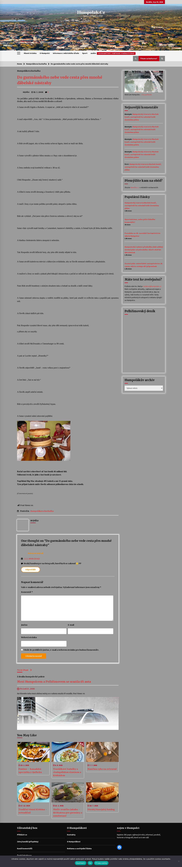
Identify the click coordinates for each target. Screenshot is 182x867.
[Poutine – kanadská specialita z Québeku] (33, 752)
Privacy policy (101, 863)
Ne (90, 863)
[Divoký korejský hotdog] (102, 792)
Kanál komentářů (24, 848)
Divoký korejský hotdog (101, 809)
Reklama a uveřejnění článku (79, 848)
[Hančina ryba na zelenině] (102, 752)
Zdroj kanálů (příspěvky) (27, 841)
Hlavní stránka (30, 53)
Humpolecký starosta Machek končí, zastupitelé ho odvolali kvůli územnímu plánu (142, 117)
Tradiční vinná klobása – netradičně (33, 811)
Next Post (22, 670)
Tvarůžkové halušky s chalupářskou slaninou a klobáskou (67, 772)
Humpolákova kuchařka (28, 71)
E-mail (71, 625)
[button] (136, 58)
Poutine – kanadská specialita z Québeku (30, 770)
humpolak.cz (91, 12)
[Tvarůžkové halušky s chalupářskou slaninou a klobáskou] (68, 752)
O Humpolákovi (73, 841)
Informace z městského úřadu (66, 53)
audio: (112, 53)
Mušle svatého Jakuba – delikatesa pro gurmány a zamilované (67, 812)
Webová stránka (29, 637)
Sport (84, 53)
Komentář (27, 592)
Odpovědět (30, 569)
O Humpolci (45, 53)
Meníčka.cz (135, 187)
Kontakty (71, 834)
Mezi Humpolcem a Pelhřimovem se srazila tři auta (54, 682)
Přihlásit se (22, 834)
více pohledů (146, 94)
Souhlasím (80, 863)
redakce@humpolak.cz (152, 286)
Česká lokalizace (24, 855)
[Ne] (178, 861)
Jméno (24, 625)
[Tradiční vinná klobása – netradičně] (33, 792)
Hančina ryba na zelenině (102, 769)
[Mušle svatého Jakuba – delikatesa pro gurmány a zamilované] (68, 792)
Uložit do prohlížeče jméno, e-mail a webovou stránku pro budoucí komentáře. (61, 650)
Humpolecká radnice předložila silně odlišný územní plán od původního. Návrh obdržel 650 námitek (144, 250)
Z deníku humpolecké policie (31, 677)
